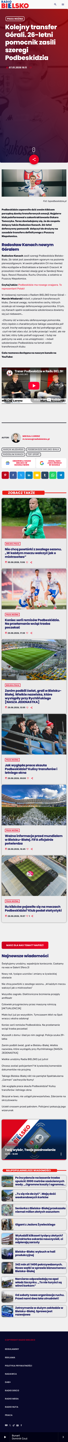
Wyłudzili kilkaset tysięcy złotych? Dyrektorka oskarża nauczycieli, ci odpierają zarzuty (39, 1239)
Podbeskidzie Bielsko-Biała (43, 449)
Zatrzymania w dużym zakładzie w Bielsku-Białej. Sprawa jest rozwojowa (39, 1311)
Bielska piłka (12, 543)
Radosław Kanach (13, 454)
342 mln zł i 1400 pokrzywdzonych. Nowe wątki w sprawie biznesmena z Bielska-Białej (40, 1267)
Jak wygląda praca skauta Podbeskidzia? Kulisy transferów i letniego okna (31, 769)
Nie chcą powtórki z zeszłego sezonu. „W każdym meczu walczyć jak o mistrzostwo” (33, 553)
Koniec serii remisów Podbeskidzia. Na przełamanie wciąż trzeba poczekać (32, 624)
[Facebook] (21, 1425)
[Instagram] (17, 1425)
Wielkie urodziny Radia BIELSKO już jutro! (25, 1059)
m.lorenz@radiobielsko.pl (36, 439)
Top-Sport (33, 454)
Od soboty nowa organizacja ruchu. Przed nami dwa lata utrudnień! (39, 1296)
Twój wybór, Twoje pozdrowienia (30, 1150)
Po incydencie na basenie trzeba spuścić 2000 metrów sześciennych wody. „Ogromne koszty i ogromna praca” (39, 1183)
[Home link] (15, 4)
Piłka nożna (15, 18)
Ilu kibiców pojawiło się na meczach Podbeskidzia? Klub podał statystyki (33, 908)
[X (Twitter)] (10, 1425)
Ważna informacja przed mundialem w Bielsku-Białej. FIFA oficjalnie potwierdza (34, 840)
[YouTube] (6, 1425)
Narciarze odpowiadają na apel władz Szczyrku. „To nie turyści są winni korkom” (38, 1282)
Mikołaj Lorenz (31, 436)
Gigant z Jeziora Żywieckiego (35, 1224)
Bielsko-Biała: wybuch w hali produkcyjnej (35, 1253)
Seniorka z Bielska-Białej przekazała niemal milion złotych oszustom (40, 1209)
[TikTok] (14, 1425)
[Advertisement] (34, 108)
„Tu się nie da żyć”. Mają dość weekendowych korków (35, 1195)
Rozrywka (11, 1144)
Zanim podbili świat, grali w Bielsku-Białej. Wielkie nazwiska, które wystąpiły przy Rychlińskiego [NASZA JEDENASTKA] (33, 696)
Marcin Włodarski (13, 449)
